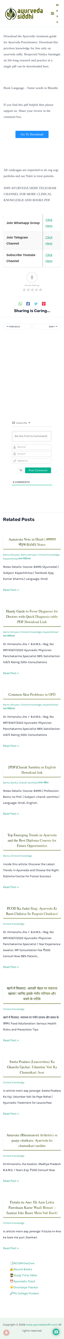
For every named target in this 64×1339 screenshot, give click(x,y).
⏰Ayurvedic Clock (22, 1281)
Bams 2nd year (11, 554)
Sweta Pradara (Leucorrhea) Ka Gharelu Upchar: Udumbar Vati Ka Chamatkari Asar (32, 1067)
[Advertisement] (32, 369)
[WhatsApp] (20, 304)
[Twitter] (36, 304)
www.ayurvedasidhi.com (42, 1324)
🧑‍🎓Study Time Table (23, 1275)
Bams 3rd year (29, 554)
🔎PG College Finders (24, 1293)
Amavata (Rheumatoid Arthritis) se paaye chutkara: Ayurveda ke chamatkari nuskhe (32, 1140)
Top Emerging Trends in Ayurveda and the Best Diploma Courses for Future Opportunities (32, 840)
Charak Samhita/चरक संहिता (34, 782)
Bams (6, 782)
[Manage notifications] (6, 1332)
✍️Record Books (21, 1269)
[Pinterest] (44, 304)
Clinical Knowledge (48, 554)
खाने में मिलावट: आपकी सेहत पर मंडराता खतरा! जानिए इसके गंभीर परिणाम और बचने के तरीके (32, 993)
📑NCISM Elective (22, 1263)
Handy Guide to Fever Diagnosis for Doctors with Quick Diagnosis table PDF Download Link (32, 616)
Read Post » (11, 590)
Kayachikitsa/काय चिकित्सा (17, 558)
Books (14, 782)
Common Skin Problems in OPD (32, 694)
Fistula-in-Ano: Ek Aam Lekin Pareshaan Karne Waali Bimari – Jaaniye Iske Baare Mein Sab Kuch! (32, 1207)
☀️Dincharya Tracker (24, 1287)
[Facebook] (28, 304)
